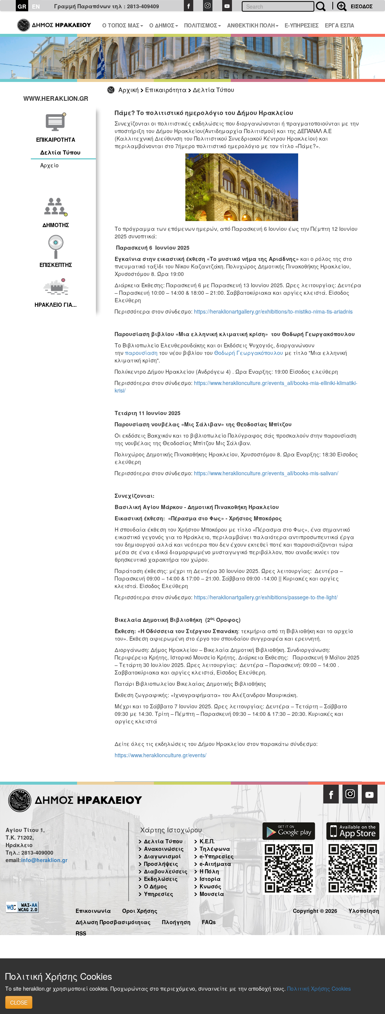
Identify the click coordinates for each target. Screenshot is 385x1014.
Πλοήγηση (176, 921)
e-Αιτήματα (215, 863)
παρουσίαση (141, 352)
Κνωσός (210, 886)
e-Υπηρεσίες (217, 856)
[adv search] (339, 5)
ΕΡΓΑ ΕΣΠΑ (339, 25)
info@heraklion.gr (44, 860)
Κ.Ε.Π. (207, 841)
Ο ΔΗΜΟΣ (161, 25)
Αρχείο (49, 165)
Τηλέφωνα (215, 848)
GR (22, 6)
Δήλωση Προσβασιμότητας (113, 921)
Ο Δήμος (155, 886)
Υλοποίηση (364, 909)
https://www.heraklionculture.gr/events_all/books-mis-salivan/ (266, 473)
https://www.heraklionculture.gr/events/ (160, 755)
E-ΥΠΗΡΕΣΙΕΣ (302, 25)
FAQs (209, 921)
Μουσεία (212, 893)
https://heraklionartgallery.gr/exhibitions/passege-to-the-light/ (266, 597)
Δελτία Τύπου (213, 89)
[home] (55, 22)
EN (36, 6)
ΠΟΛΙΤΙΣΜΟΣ (200, 25)
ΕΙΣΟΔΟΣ (362, 6)
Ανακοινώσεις (164, 848)
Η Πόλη (209, 871)
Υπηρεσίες (158, 893)
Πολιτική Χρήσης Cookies (319, 988)
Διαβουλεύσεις (166, 871)
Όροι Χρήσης (140, 909)
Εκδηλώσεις (161, 878)
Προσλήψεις (161, 863)
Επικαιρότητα (165, 89)
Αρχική (128, 89)
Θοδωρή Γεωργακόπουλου (248, 352)
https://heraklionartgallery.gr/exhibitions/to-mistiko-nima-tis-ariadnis (273, 311)
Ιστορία (210, 878)
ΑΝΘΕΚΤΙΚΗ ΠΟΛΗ (251, 25)
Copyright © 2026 (315, 909)
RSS (81, 932)
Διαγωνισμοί (162, 856)
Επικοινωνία (93, 909)
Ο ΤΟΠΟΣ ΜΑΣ (120, 25)
